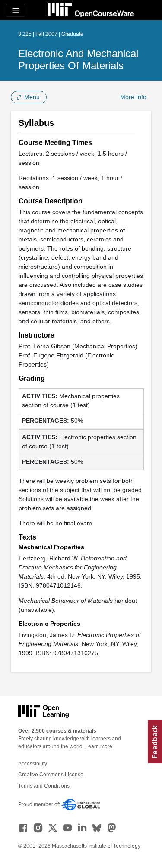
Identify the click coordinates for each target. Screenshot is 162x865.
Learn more (98, 746)
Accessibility (32, 764)
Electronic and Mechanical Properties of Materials (78, 59)
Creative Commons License (50, 775)
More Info (133, 96)
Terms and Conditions (44, 786)
